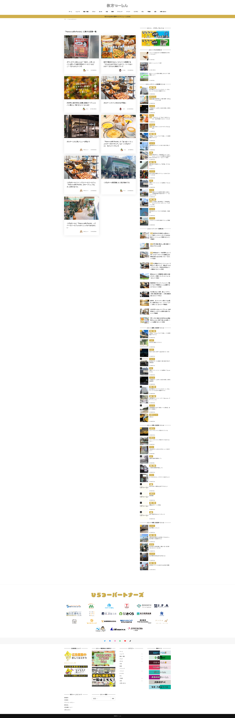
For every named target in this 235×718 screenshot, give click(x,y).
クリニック (119, 11)
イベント (128, 11)
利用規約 (66, 700)
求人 (143, 11)
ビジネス (136, 11)
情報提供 (66, 697)
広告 (155, 11)
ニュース (78, 11)
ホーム (70, 11)
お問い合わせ (163, 11)
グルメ (93, 11)
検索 (113, 698)
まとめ (100, 11)
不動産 (149, 11)
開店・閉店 (85, 11)
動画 (112, 11)
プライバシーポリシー (69, 702)
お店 (107, 11)
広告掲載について (68, 707)
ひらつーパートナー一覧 (70, 662)
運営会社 (66, 705)
